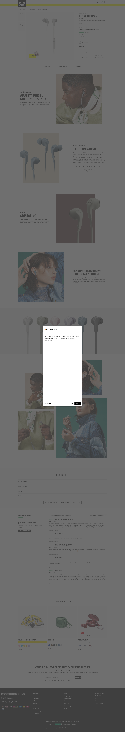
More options (47, 403)
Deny (72, 403)
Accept (77, 403)
